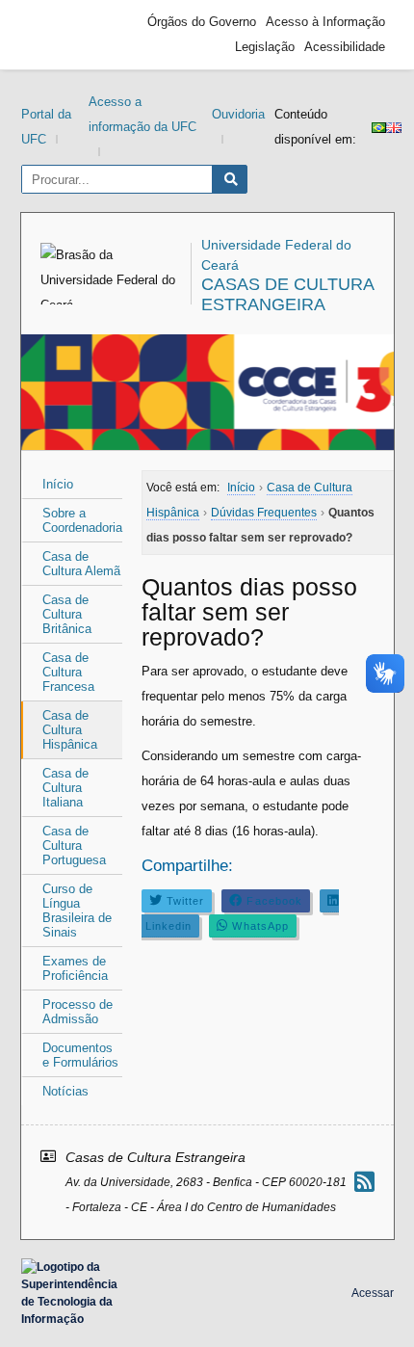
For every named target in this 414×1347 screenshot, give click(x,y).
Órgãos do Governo (201, 21)
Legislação (265, 47)
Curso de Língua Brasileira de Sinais (77, 910)
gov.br (64, 34)
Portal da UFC (46, 126)
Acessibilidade (344, 47)
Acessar (372, 1293)
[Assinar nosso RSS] (364, 1182)
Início (57, 484)
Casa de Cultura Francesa (68, 672)
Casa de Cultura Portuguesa (74, 845)
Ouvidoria (238, 114)
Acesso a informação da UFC (142, 114)
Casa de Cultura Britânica (66, 614)
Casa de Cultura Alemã (81, 563)
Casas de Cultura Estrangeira (287, 294)
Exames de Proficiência (75, 968)
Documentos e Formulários (80, 1055)
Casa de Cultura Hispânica (69, 730)
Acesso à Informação (325, 21)
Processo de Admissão (77, 1011)
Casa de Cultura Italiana (65, 787)
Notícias (65, 1091)
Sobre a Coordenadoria (82, 520)
